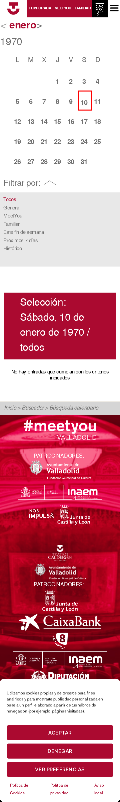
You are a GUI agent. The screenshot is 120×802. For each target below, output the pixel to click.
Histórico (12, 249)
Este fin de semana (23, 232)
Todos (9, 199)
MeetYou (63, 8)
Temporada (40, 8)
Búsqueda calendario (74, 408)
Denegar (60, 751)
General (11, 208)
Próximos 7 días (20, 241)
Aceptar (60, 733)
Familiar (83, 8)
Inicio (10, 408)
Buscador (33, 408)
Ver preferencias (60, 769)
